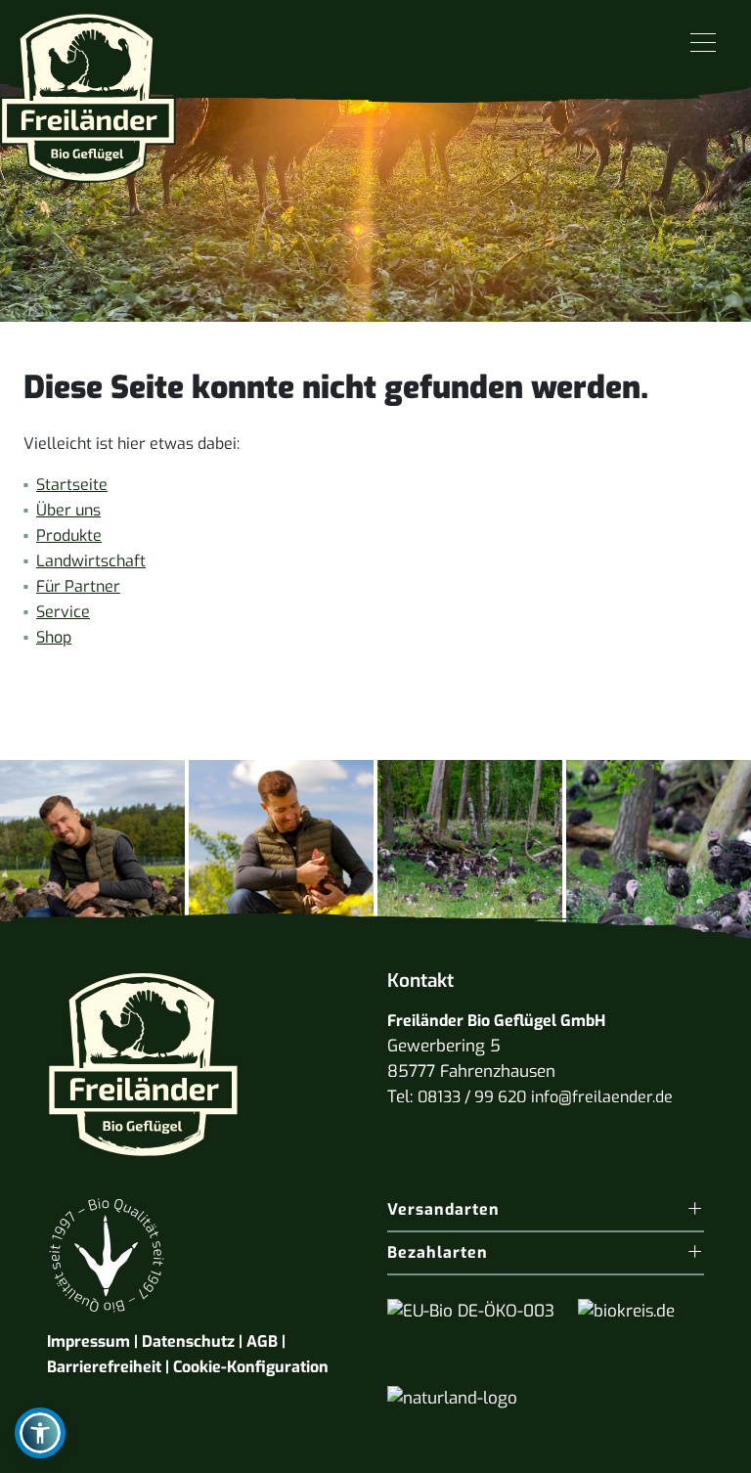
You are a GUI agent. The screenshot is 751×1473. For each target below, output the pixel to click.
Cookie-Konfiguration (251, 1367)
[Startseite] (88, 90)
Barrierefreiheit (104, 1367)
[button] (40, 1432)
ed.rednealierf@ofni (602, 1097)
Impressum (88, 1341)
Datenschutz (188, 1341)
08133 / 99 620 (472, 1097)
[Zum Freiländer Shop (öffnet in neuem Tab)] (690, 1448)
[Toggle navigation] (703, 43)
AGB (262, 1341)
